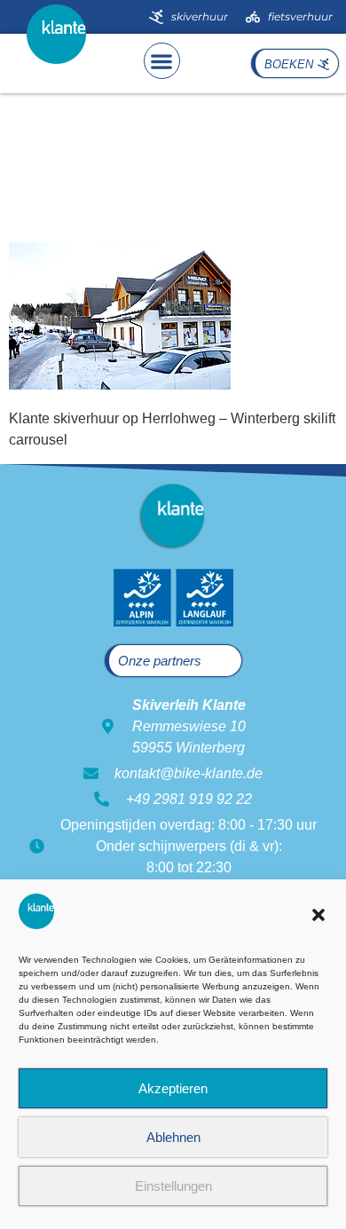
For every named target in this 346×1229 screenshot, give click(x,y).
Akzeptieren (173, 1088)
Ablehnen (173, 1137)
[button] (318, 915)
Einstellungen (173, 1186)
